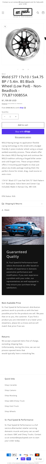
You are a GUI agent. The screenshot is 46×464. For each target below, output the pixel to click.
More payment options (23, 137)
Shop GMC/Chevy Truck (15, 401)
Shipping (4, 103)
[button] (3, 12)
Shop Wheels (10, 411)
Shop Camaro (10, 390)
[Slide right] (28, 69)
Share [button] (6, 210)
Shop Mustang (11, 395)
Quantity (5, 112)
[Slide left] (17, 69)
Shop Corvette (11, 385)
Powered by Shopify (33, 463)
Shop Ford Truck (12, 406)
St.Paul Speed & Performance (20, 463)
